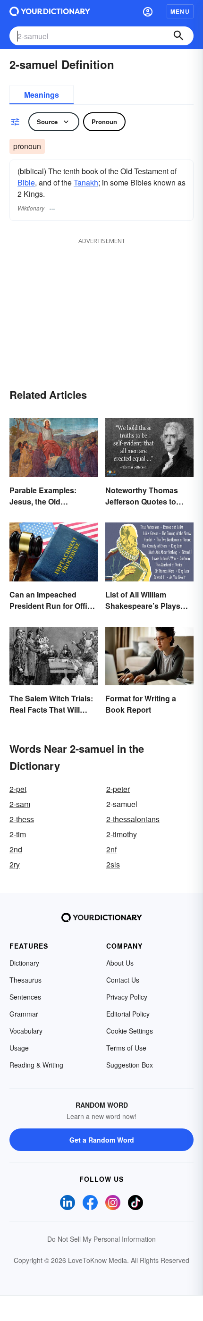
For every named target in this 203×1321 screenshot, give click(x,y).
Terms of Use (126, 1047)
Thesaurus (25, 979)
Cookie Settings (129, 1030)
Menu (180, 11)
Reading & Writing (36, 1064)
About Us (120, 963)
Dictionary (24, 963)
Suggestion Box (129, 1064)
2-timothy (121, 834)
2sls (113, 864)
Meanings (41, 94)
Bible (26, 182)
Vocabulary (25, 1030)
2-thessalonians (133, 819)
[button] (147, 11)
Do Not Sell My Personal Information (101, 1239)
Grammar (23, 1013)
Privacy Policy (126, 996)
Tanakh (86, 182)
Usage (19, 1047)
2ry (14, 864)
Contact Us (122, 979)
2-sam (19, 804)
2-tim (17, 834)
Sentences (25, 996)
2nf (111, 849)
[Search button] (178, 35)
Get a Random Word (101, 1139)
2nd (15, 849)
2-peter (118, 788)
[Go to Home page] (49, 11)
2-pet (17, 788)
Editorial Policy (128, 1013)
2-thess (21, 819)
